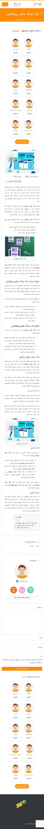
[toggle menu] (39, 4)
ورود (11, 4)
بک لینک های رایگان (23, 528)
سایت (35, 20)
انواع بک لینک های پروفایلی (25, 525)
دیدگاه (39, 608)
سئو (38, 546)
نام (40, 638)
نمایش (29, 53)
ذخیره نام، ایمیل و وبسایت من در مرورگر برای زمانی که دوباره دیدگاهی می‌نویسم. (22, 661)
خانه (41, 20)
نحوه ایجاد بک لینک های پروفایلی (26, 523)
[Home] (22, 804)
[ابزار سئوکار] (34, 4)
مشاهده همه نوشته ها (22, 597)
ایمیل (39, 647)
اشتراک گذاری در (13, 181)
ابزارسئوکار (24, 581)
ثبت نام (5, 4)
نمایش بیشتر (22, 142)
